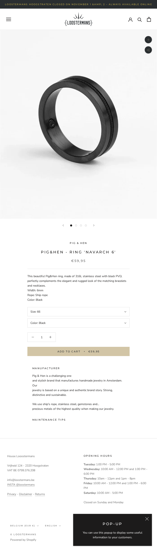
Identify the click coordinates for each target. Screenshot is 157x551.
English (51, 525)
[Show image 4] (86, 225)
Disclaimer (25, 494)
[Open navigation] (8, 19)
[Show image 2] (76, 225)
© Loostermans (23, 534)
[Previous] (63, 225)
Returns (40, 494)
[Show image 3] (81, 225)
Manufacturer (46, 368)
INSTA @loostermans (21, 485)
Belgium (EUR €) (22, 525)
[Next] (93, 225)
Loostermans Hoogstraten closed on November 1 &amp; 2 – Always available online (78, 4)
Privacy (11, 494)
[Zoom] (148, 39)
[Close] (147, 519)
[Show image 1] (71, 225)
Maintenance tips (49, 419)
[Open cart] (149, 19)
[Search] (140, 19)
